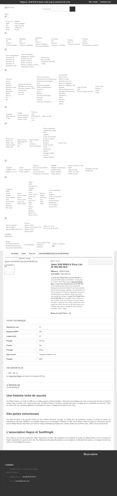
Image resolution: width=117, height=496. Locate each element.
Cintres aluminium (25, 170)
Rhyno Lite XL (33, 215)
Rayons (45, 151)
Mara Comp (62, 77)
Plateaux (85, 39)
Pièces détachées (27, 54)
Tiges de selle (19, 25)
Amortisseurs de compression (47, 79)
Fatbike (8, 195)
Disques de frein (26, 58)
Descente (9, 206)
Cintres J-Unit (22, 119)
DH (7, 25)
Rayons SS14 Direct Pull (33, 227)
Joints (39, 91)
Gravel (8, 193)
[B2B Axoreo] (21, 9)
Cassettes (54, 39)
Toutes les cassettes (58, 45)
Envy (30, 198)
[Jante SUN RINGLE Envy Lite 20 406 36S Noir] (9, 269)
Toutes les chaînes (74, 44)
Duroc (19, 197)
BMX (7, 191)
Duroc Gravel (21, 195)
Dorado (8, 83)
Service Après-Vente (43, 243)
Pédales (17, 21)
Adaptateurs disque (49, 130)
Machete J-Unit (11, 87)
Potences (9, 21)
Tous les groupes (11, 45)
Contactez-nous (105, 2)
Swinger (61, 87)
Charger (31, 188)
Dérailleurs (38, 38)
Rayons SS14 (29, 225)
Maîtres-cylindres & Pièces (30, 65)
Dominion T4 (10, 64)
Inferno (31, 207)
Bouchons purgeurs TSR (26, 88)
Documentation (29, 245)
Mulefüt (31, 211)
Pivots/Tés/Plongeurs (44, 95)
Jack (78, 89)
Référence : (55, 271)
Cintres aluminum (23, 115)
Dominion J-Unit (11, 66)
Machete (9, 85)
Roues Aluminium (35, 146)
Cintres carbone (23, 117)
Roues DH (9, 147)
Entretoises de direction (41, 174)
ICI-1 (30, 205)
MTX (30, 209)
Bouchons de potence (40, 167)
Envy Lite (32, 200)
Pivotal (17, 30)
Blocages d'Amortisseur (66, 91)
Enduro (8, 204)
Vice (32, 120)
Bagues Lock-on (11, 172)
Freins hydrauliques (12, 55)
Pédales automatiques (58, 167)
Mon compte (93, 2)
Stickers (85, 43)
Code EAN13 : (56, 274)
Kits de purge (45, 59)
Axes (38, 83)
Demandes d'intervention (14, 248)
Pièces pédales (20, 23)
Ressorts (40, 97)
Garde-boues (22, 90)
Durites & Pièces (26, 60)
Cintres (20, 113)
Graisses (98, 88)
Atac (33, 114)
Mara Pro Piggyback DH (67, 85)
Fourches (9, 79)
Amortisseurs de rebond (45, 81)
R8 (7, 100)
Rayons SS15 (29, 229)
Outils (43, 64)
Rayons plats (29, 231)
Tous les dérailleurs (41, 44)
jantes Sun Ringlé (15, 376)
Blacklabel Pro (22, 142)
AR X (19, 144)
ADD (30, 184)
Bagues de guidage (43, 85)
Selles (70, 167)
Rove (7, 28)
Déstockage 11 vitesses (90, 45)
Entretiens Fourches (12, 244)
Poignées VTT (10, 170)
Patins (45, 147)
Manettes (23, 39)
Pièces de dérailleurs (42, 46)
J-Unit (8, 118)
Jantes (31, 182)
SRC (41, 201)
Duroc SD (20, 201)
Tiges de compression (44, 102)
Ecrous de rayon (48, 139)
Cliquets (46, 135)
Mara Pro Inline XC (65, 81)
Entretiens (40, 245)
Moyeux (46, 143)
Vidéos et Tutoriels (58, 244)
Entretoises (62, 95)
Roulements (47, 149)
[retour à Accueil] (6, 253)
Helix (30, 203)
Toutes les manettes (26, 45)
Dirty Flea (43, 197)
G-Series (32, 144)
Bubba (42, 195)
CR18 (30, 190)
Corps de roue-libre (49, 137)
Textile (84, 41)
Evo (32, 118)
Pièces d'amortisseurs (66, 89)
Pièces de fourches (43, 77)
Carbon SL (18, 28)
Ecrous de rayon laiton (50, 228)
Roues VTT (9, 139)
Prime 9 (8, 43)
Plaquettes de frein (27, 67)
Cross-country (10, 197)
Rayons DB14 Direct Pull (14, 229)
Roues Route (22, 140)
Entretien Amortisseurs (13, 246)
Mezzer (8, 95)
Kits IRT (21, 94)
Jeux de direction (38, 172)
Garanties (40, 247)
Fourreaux (40, 89)
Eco (41, 199)
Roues (19, 193)
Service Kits (99, 86)
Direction (36, 165)
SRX (41, 204)
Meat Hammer (10, 116)
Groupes (9, 39)
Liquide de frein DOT (48, 62)
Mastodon (9, 91)
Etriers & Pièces (26, 63)
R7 (7, 97)
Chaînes (70, 40)
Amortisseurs (63, 75)
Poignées (9, 114)
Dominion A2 (10, 57)
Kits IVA (21, 92)
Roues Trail (9, 143)
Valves (61, 104)
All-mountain (10, 201)
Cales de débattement (44, 87)
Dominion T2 (10, 62)
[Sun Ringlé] (55, 261)
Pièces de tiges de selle (85, 91)
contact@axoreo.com (22, 481)
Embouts (46, 141)
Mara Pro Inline (64, 79)
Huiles (97, 90)
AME (7, 23)
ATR (30, 142)
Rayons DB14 (10, 227)
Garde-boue (89, 171)
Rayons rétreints (11, 225)
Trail (7, 199)
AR (19, 146)
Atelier (8, 242)
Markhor (8, 89)
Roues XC (9, 141)
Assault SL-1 (33, 186)
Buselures (62, 93)
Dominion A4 (10, 59)
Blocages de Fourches (25, 86)
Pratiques (9, 189)
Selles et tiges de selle (75, 165)
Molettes (40, 93)
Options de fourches (25, 84)
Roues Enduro (10, 145)
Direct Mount (35, 116)
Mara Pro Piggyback (65, 83)
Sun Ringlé (13, 387)
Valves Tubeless (48, 157)
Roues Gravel (34, 140)
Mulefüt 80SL (21, 204)
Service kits (45, 57)
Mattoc (8, 93)
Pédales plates (56, 170)
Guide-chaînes (56, 174)
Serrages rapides (49, 153)
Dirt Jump (9, 208)
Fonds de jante (48, 145)
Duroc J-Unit (21, 199)
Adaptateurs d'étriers (28, 56)
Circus (8, 81)
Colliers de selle (73, 172)
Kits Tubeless (53, 205)
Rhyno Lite (32, 213)
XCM (7, 30)
